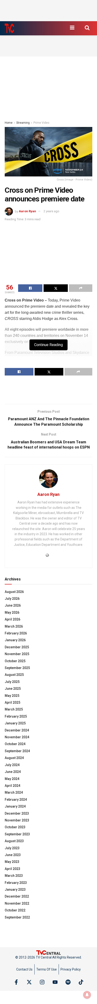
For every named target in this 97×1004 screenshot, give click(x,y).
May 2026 (12, 612)
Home (8, 122)
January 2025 (15, 723)
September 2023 (17, 834)
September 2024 (17, 751)
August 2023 (14, 841)
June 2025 (13, 688)
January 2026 (15, 640)
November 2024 (17, 737)
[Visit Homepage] (9, 28)
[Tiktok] (81, 982)
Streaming (23, 122)
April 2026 (12, 619)
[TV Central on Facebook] (16, 982)
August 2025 (14, 675)
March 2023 (14, 875)
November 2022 (17, 903)
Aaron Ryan (27, 211)
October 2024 (15, 744)
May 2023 (12, 862)
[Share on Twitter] (56, 288)
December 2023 (17, 813)
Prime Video (41, 122)
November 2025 (17, 654)
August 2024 (14, 758)
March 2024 (14, 792)
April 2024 (12, 786)
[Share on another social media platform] (80, 288)
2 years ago (51, 211)
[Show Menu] (72, 27)
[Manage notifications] (87, 995)
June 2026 (13, 605)
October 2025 (15, 661)
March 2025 (14, 709)
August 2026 (14, 592)
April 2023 (12, 869)
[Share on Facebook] (30, 288)
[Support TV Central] (48, 952)
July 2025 (12, 682)
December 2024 (17, 730)
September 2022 (17, 917)
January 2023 (15, 889)
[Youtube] (55, 982)
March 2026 (14, 626)
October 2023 (15, 827)
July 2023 (12, 848)
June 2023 (13, 855)
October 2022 (15, 910)
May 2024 (12, 779)
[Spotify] (68, 982)
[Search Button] (87, 27)
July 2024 (12, 765)
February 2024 (16, 799)
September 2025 (17, 668)
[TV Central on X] (29, 982)
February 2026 (16, 633)
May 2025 (12, 696)
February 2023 (16, 883)
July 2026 (12, 598)
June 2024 (13, 772)
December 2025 (17, 647)
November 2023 (17, 820)
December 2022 (17, 896)
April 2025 (12, 702)
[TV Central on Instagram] (42, 982)
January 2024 (15, 806)
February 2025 (16, 716)
